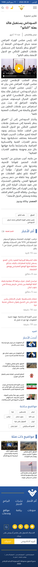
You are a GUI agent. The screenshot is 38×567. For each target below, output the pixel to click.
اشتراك (8, 541)
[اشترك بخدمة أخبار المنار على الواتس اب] (26, 527)
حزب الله (32, 416)
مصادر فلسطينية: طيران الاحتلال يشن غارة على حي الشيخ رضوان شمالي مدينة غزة (19, 302)
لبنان (33, 411)
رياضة (19, 510)
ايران (33, 421)
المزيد (34, 331)
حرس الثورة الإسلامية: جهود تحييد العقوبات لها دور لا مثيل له (22, 318)
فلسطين (22, 411)
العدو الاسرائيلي (29, 426)
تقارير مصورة (30, 16)
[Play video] (19, 68)
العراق (32, 215)
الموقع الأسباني (10, 554)
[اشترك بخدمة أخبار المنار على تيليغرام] (32, 527)
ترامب (8, 416)
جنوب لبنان (19, 416)
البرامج (6, 500)
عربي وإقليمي (31, 34)
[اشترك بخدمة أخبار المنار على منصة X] (21, 527)
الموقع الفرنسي (20, 554)
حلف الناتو (21, 215)
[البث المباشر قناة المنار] (15, 527)
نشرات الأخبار (19, 502)
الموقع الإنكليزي (30, 554)
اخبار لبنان (14, 426)
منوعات (32, 510)
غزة (13, 411)
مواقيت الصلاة (22, 557)
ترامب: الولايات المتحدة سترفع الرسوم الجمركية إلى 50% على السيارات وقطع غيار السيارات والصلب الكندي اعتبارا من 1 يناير (19, 243)
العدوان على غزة (20, 421)
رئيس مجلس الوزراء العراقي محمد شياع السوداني (21, 221)
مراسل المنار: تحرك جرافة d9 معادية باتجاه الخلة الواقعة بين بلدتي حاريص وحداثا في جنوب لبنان (19, 284)
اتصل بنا (15, 557)
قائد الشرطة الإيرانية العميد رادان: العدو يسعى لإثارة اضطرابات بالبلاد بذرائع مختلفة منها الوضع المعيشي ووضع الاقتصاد (20, 264)
